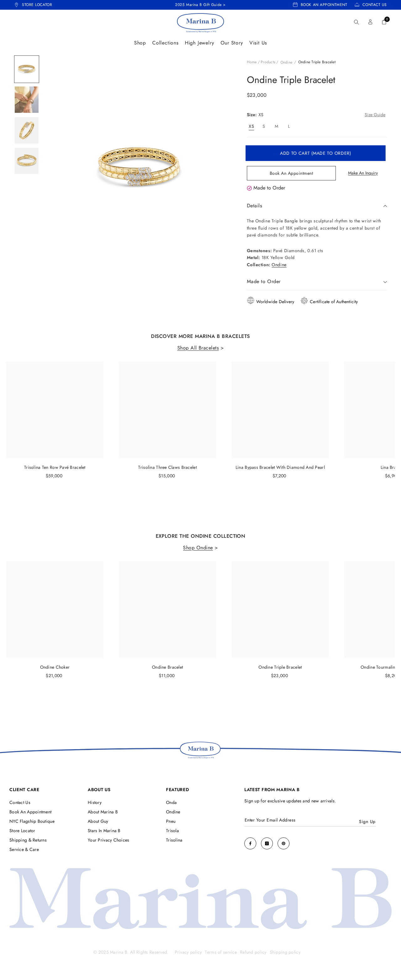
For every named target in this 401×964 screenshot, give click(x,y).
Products (268, 62)
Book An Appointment (291, 173)
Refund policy (253, 952)
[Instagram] (267, 843)
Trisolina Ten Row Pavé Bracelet (55, 467)
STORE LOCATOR (37, 5)
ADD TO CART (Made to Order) (316, 153)
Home (252, 62)
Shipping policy (285, 952)
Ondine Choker (55, 667)
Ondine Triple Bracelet (280, 667)
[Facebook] (250, 843)
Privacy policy (188, 952)
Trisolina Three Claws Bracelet (167, 467)
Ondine (286, 62)
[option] (26, 69)
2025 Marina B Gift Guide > (200, 5)
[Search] (356, 22)
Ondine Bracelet (167, 667)
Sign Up (367, 821)
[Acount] (370, 21)
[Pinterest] (283, 843)
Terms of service (221, 952)
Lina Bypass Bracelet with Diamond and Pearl (280, 467)
